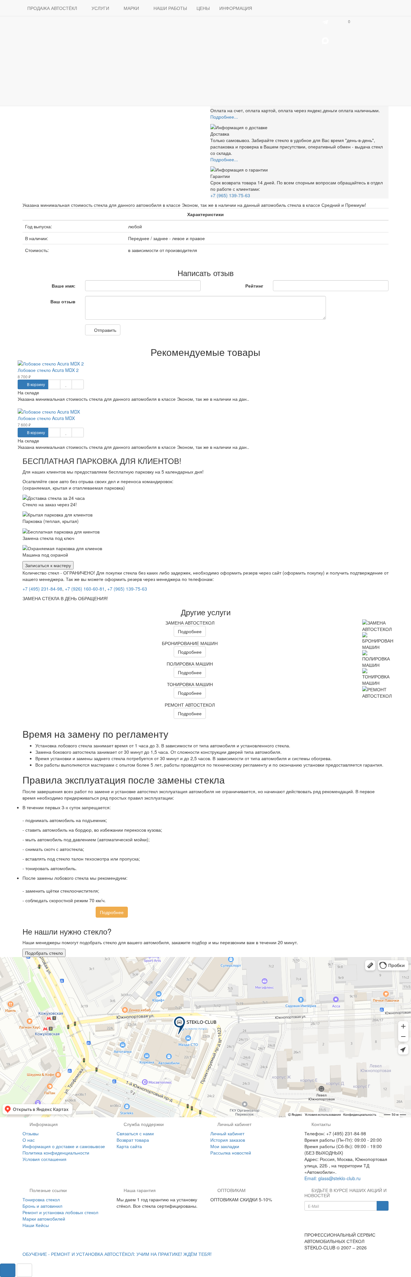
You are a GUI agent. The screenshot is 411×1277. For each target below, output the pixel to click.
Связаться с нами (135, 1133)
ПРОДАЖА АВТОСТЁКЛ (52, 8)
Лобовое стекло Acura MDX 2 (48, 370)
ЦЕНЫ (203, 8)
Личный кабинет (227, 1133)
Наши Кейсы (35, 1225)
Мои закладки (224, 1146)
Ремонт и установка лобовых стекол (60, 1212)
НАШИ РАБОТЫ (170, 8)
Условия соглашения (44, 1159)
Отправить (104, 330)
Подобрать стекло (44, 953)
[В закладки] (66, 384)
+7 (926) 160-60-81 (85, 588)
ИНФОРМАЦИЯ (236, 8)
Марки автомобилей (43, 1218)
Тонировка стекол (41, 1199)
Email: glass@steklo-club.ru (332, 1178)
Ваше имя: (63, 285)
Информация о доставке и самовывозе (63, 1146)
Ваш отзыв (62, 301)
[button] (349, 21)
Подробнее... (224, 116)
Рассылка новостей (230, 1152)
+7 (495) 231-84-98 (42, 588)
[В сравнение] (77, 384)
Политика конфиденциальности (55, 1152)
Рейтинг (254, 285)
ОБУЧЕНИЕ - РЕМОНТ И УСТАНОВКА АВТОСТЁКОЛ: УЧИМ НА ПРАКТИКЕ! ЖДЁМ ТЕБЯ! (117, 1254)
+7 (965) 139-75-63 (230, 195)
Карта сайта (129, 1146)
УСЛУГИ (101, 8)
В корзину (35, 384)
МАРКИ (132, 8)
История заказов (227, 1140)
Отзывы (30, 1133)
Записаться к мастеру (48, 565)
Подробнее (190, 631)
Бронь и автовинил (42, 1206)
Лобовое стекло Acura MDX (46, 418)
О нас (28, 1140)
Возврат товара (133, 1140)
